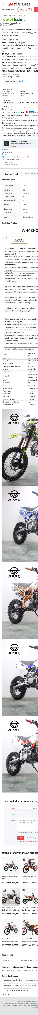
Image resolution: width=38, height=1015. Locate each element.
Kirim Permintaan (11, 82)
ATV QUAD (5, 960)
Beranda (4, 15)
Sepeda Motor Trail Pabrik (12, 985)
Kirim (20, 838)
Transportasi (12, 15)
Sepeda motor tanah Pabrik (13, 980)
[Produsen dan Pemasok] (19, 4)
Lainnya (5, 994)
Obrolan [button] (21, 81)
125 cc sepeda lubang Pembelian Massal (17, 990)
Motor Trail (22, 15)
